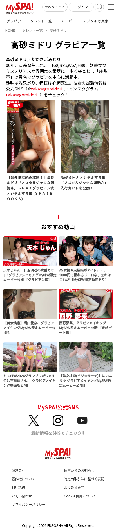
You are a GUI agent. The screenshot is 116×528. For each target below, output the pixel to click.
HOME (10, 30)
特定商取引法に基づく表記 (84, 478)
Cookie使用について (80, 495)
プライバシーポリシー (28, 504)
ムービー (68, 21)
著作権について (23, 478)
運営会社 (18, 470)
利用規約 (18, 487)
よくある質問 (74, 487)
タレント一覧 (41, 21)
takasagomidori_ (47, 89)
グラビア (13, 21)
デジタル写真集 (95, 21)
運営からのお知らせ (79, 470)
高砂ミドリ (58, 30)
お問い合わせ (22, 495)
